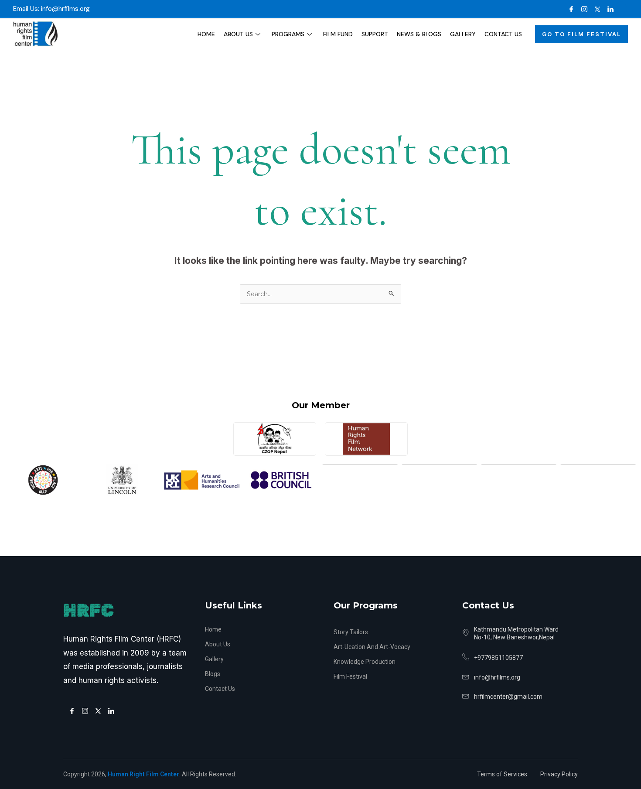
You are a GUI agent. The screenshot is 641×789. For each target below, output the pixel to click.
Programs (288, 34)
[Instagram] (582, 9)
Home (206, 34)
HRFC (88, 610)
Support (374, 34)
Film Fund (338, 34)
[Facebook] (569, 9)
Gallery (463, 34)
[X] (595, 9)
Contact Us (503, 34)
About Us (238, 34)
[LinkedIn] (608, 9)
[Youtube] (621, 9)
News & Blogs (419, 34)
